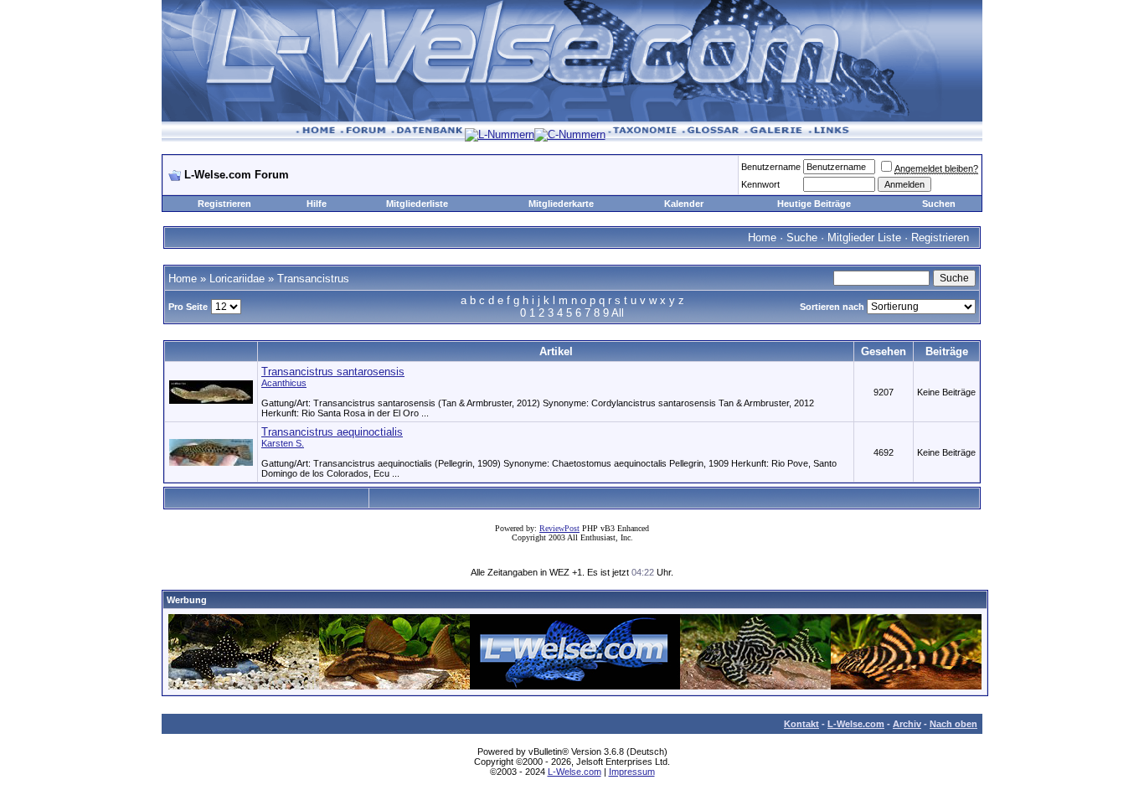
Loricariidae (237, 278)
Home (762, 237)
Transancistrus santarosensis (333, 371)
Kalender (683, 204)
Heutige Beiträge (814, 204)
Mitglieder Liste (864, 237)
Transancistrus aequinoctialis (332, 432)
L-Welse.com (855, 724)
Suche (801, 237)
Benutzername (771, 167)
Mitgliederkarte (561, 204)
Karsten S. (282, 443)
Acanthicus (284, 383)
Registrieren (224, 204)
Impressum (632, 772)
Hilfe (317, 204)
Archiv (907, 724)
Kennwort (760, 184)
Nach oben (953, 724)
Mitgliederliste (417, 204)
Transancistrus (313, 278)
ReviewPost (559, 528)
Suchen (939, 204)
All (617, 313)
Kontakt (801, 724)
